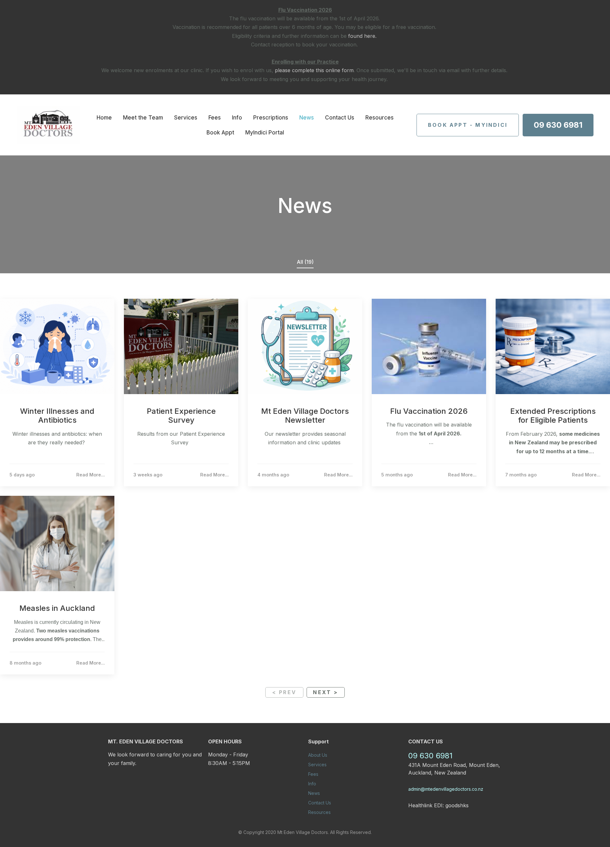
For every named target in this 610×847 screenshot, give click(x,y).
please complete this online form (314, 70)
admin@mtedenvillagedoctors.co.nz (445, 789)
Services (185, 117)
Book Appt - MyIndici (467, 125)
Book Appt (220, 132)
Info (237, 117)
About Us (317, 755)
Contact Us (339, 117)
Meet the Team (143, 117)
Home (104, 117)
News (306, 117)
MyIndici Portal (264, 132)
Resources (379, 117)
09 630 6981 (558, 125)
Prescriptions (270, 117)
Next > (325, 692)
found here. (362, 36)
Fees (214, 117)
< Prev (284, 692)
